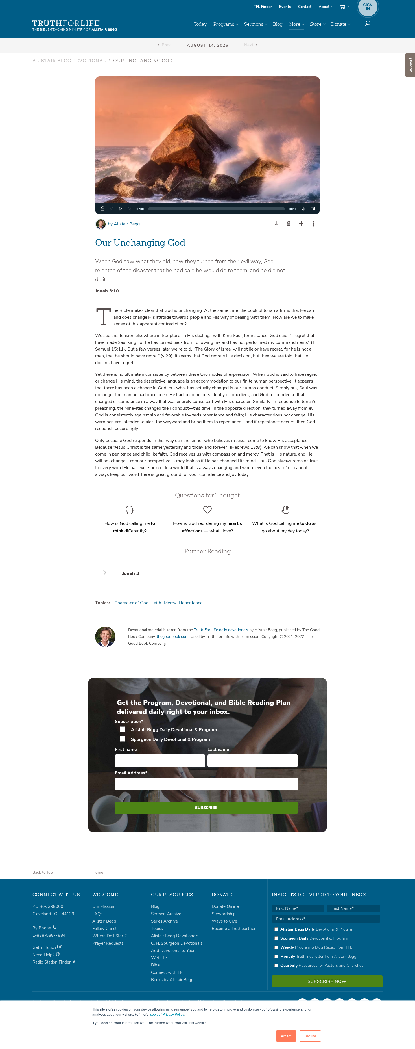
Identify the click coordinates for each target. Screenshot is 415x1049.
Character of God (131, 603)
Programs (223, 24)
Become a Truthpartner (233, 928)
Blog (278, 24)
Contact (304, 6)
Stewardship (224, 914)
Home (97, 872)
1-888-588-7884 (48, 935)
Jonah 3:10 (107, 291)
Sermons (253, 24)
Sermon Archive (166, 914)
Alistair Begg (124, 224)
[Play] (120, 208)
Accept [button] (286, 1035)
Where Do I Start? (109, 936)
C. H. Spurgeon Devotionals (176, 943)
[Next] (129, 208)
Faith (156, 603)
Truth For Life (74, 26)
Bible (155, 965)
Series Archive (164, 921)
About (324, 6)
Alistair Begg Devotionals (174, 936)
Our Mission (103, 906)
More (294, 24)
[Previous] (111, 208)
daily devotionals (221, 630)
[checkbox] (206, 734)
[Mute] (303, 208)
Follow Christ (104, 928)
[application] (207, 208)
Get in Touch (44, 947)
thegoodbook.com (173, 636)
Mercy (170, 603)
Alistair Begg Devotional (69, 61)
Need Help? (44, 955)
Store (316, 24)
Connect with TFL (168, 972)
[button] (207, 145)
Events (285, 6)
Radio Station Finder (52, 962)
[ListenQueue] (102, 208)
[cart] (344, 7)
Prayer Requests (107, 943)
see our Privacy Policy (167, 1014)
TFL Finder (263, 6)
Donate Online (225, 906)
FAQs (97, 914)
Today (200, 24)
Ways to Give (224, 921)
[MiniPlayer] (312, 208)
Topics (157, 928)
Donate (338, 24)
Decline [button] (310, 1035)
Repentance (190, 603)
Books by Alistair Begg (172, 980)
